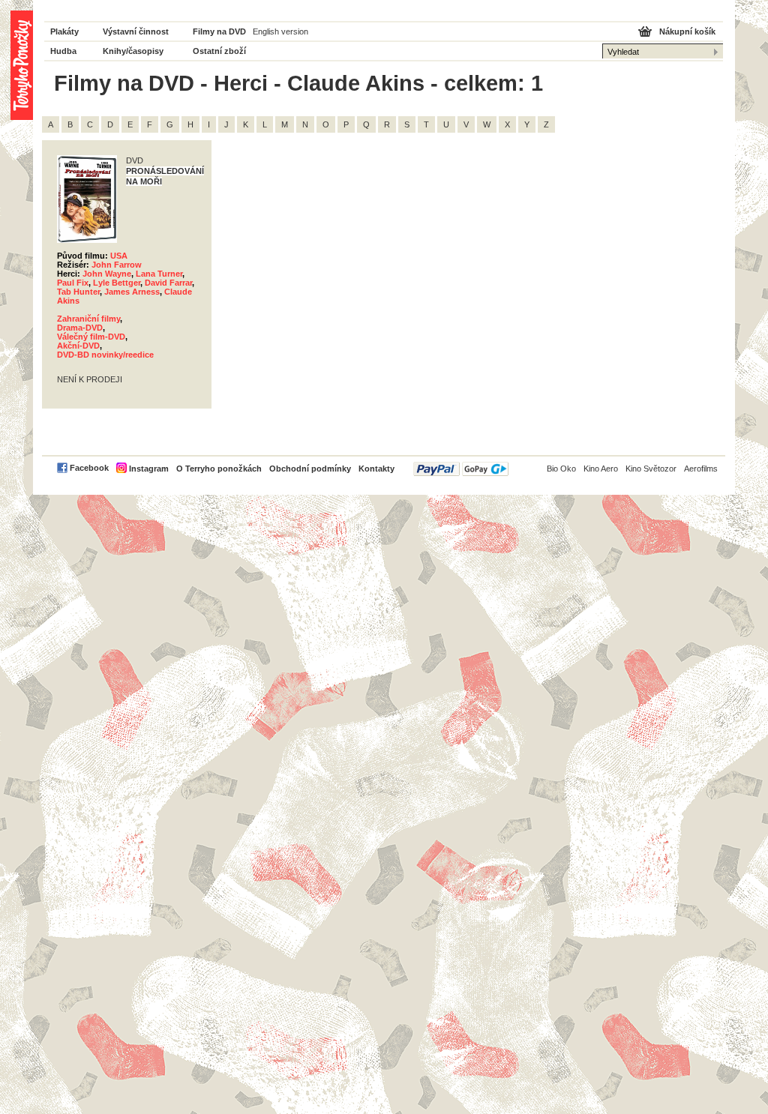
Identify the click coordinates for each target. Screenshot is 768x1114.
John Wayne (106, 273)
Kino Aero (601, 468)
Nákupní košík (687, 31)
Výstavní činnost (136, 31)
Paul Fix (72, 282)
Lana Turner (159, 273)
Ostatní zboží (219, 50)
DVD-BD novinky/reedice (105, 354)
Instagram (149, 468)
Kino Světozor (651, 468)
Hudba (63, 50)
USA (119, 255)
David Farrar (168, 282)
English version (280, 31)
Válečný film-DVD (91, 336)
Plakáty (64, 31)
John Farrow (117, 264)
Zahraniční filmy (88, 318)
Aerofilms (701, 468)
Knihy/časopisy (133, 50)
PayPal (460, 469)
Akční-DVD (78, 345)
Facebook (89, 467)
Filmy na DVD (219, 31)
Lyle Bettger (116, 282)
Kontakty (376, 468)
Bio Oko (561, 468)
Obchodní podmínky (310, 468)
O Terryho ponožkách (219, 468)
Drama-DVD (80, 327)
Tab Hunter (78, 291)
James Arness (132, 291)
